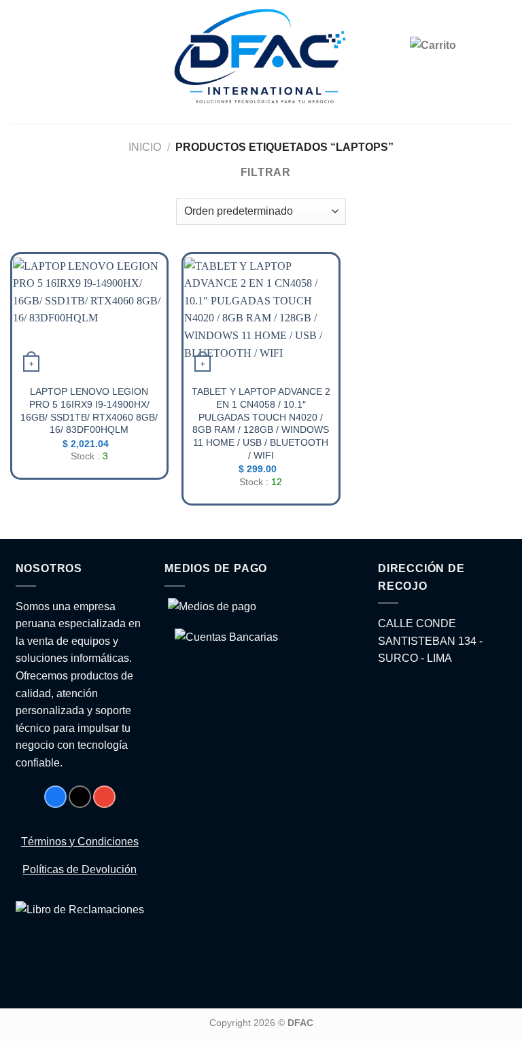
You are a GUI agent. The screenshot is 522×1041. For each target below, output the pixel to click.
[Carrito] (461, 64)
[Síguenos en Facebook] (55, 797)
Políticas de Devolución (79, 869)
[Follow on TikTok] (80, 797)
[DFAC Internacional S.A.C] (261, 62)
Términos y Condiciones (80, 841)
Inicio (144, 147)
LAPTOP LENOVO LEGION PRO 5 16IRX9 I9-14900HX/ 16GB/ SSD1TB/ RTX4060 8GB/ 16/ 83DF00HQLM (89, 410)
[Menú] (20, 62)
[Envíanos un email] (104, 797)
